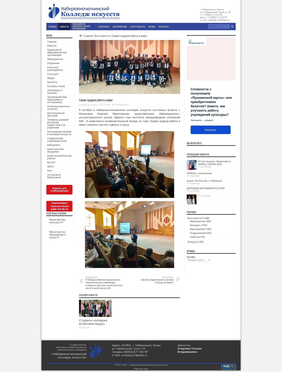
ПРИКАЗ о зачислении (199, 173)
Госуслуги (52, 74)
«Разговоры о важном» (55, 91)
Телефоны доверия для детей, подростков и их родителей (58, 123)
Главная (88, 35)
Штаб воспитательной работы (59, 157)
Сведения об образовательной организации (56, 52)
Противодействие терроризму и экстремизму (57, 100)
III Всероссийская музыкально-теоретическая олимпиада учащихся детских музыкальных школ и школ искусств (104, 282)
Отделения (53, 63)
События (195, 236)
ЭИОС (50, 166)
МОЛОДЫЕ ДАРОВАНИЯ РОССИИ (206, 188)
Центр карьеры (137, 26)
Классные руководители (55, 68)
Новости (51, 45)
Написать (210, 130)
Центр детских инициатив (55, 150)
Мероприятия (197, 229)
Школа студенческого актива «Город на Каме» (157, 280)
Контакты (52, 82)
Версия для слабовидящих (59, 189)
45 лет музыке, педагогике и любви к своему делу (214, 162)
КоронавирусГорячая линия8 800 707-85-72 (59, 206)
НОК (49, 170)
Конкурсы (193, 241)
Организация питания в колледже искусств (59, 133)
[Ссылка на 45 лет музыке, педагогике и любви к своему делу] (191, 169)
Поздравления (198, 233)
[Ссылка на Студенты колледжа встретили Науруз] (95, 316)
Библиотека (53, 145)
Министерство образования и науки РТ (57, 234)
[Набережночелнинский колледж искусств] (83, 20)
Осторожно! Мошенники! (54, 176)
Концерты (195, 225)
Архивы (191, 256)
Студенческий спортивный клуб (56, 139)
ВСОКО (51, 162)
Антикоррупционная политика (58, 107)
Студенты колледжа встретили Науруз (93, 322)
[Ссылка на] (191, 203)
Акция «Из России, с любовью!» (204, 180)
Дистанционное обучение (56, 114)
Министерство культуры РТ (57, 221)
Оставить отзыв (56, 86)
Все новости (102, 35)
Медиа (51, 78)
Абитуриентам (55, 59)
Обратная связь (141, 368)
